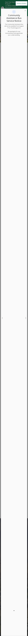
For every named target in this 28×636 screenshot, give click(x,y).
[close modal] (25, 10)
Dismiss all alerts (21, 3)
